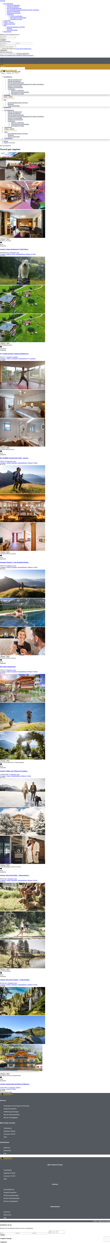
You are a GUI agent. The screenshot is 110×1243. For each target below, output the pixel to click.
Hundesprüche (7, 31)
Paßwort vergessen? (28, 55)
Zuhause (5, 141)
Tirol (17, 252)
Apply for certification (16, 16)
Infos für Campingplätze (13, 11)
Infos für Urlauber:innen (13, 5)
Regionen (9, 28)
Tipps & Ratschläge (12, 30)
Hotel (33, 254)
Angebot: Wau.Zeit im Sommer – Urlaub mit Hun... (15, 979)
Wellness (28, 254)
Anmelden (3, 40)
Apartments (14, 358)
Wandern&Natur (20, 254)
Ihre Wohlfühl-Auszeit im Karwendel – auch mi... (14, 458)
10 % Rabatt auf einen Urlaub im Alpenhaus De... (14, 353)
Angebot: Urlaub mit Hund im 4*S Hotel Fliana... (14, 249)
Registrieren (4, 50)
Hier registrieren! (17, 55)
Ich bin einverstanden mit (16, 48)
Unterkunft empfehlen (13, 7)
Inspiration (14, 463)
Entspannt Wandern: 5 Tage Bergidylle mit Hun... (14, 562)
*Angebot (2, 254)
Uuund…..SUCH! (8, 22)
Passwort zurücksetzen (23, 53)
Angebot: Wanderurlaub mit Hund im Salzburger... (15, 1084)
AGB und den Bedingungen (23, 48)
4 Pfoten (8, 1089)
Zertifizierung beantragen (14, 13)
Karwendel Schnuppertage (8, 666)
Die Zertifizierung (8, 3)
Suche (1, 64)
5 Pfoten (8, 254)
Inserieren (2, 0)
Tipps (4, 25)
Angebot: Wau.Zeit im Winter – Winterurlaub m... (14, 875)
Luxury (13, 254)
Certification (10, 14)
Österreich (13, 252)
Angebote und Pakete (9, 24)
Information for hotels (16, 19)
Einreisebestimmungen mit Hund (16, 27)
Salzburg (15, 357)
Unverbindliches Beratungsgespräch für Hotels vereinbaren (23, 10)
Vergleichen (3, 1242)
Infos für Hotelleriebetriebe (14, 8)
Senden (2, 1235)
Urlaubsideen (7, 20)
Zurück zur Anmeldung (6, 55)
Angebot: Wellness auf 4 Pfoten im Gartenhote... (14, 771)
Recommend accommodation (18, 17)
